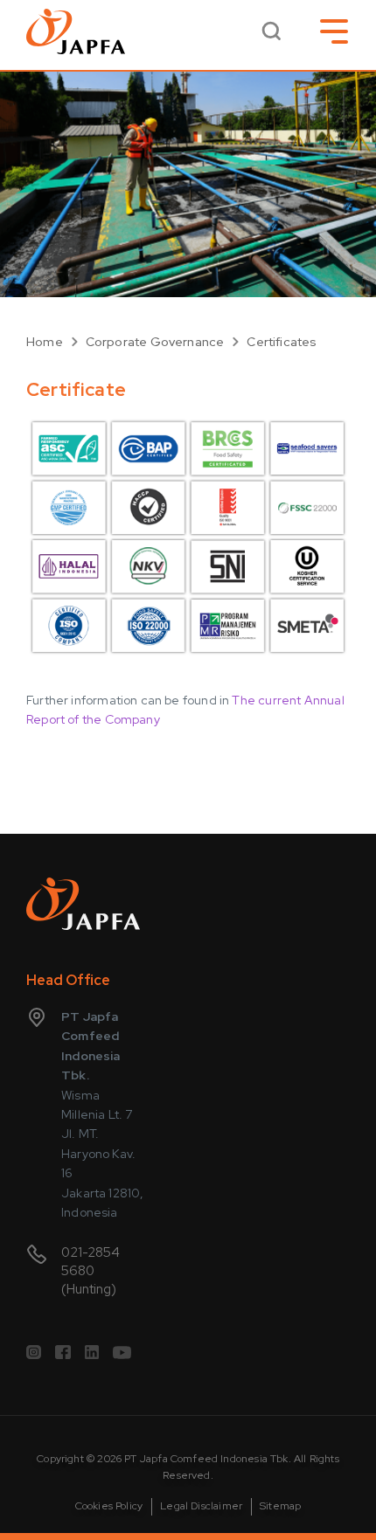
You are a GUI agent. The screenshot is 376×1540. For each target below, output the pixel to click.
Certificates (282, 342)
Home (44, 342)
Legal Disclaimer (201, 1506)
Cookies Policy (109, 1506)
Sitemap (280, 1506)
